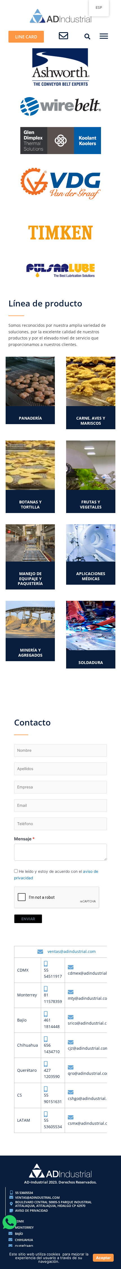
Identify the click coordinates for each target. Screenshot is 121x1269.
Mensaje (23, 838)
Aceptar (103, 1257)
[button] (87, 36)
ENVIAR (28, 919)
